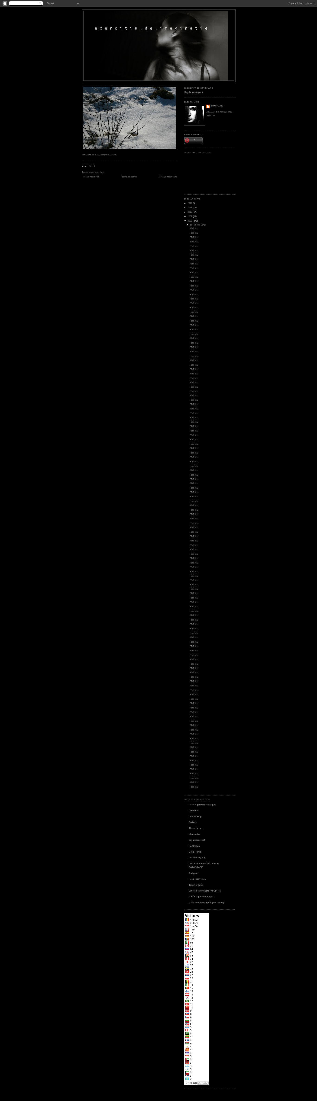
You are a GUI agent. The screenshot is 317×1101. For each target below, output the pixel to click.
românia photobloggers (201, 896)
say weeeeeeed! (197, 840)
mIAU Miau (195, 846)
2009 (190, 216)
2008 (190, 220)
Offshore (193, 810)
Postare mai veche (168, 176)
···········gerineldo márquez (203, 804)
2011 (190, 207)
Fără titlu (194, 228)
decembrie (195, 224)
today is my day (197, 857)
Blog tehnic (195, 851)
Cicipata (193, 873)
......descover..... (197, 879)
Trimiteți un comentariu (93, 172)
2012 (190, 203)
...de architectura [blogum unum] (206, 902)
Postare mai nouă (90, 176)
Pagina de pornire (129, 176)
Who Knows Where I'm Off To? (205, 890)
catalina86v (217, 106)
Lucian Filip (195, 816)
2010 (190, 212)
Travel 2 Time (196, 885)
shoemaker (194, 834)
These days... (196, 828)
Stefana (193, 822)
